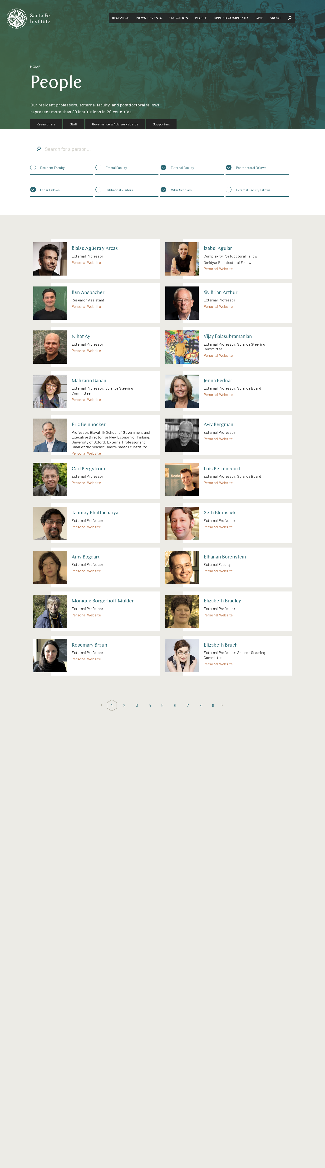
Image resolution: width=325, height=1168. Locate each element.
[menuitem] (46, 124)
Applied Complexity (231, 18)
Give (259, 18)
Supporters (161, 124)
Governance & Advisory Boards (115, 124)
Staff (73, 124)
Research (121, 18)
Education (178, 18)
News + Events (149, 18)
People (201, 18)
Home (35, 67)
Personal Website (86, 262)
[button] (121, 18)
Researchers (46, 124)
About (275, 18)
